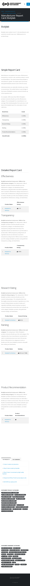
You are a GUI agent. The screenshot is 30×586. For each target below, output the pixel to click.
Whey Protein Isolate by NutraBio (12, 468)
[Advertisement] (15, 53)
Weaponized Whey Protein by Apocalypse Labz (15, 478)
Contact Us (15, 582)
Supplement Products (10, 11)
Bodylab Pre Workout (10, 320)
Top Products (6, 459)
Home (2, 11)
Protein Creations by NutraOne (11, 464)
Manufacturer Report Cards (9, 13)
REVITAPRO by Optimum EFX (10, 482)
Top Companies (16, 459)
